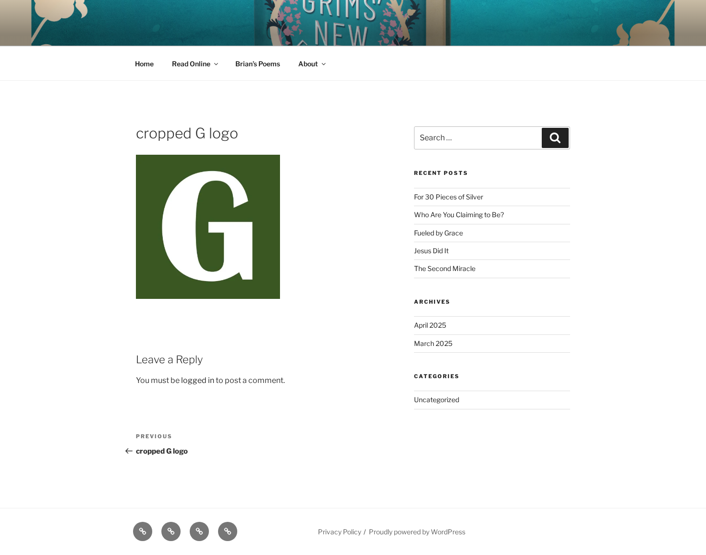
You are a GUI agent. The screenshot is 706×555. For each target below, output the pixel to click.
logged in (197, 380)
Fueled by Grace (438, 233)
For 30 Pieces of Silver (448, 197)
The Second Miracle (444, 268)
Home (144, 64)
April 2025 (430, 325)
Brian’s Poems (257, 64)
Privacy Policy (339, 532)
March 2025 (433, 343)
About (308, 64)
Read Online (191, 64)
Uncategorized (436, 399)
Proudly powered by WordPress (417, 532)
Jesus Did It (431, 251)
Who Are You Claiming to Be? (459, 214)
